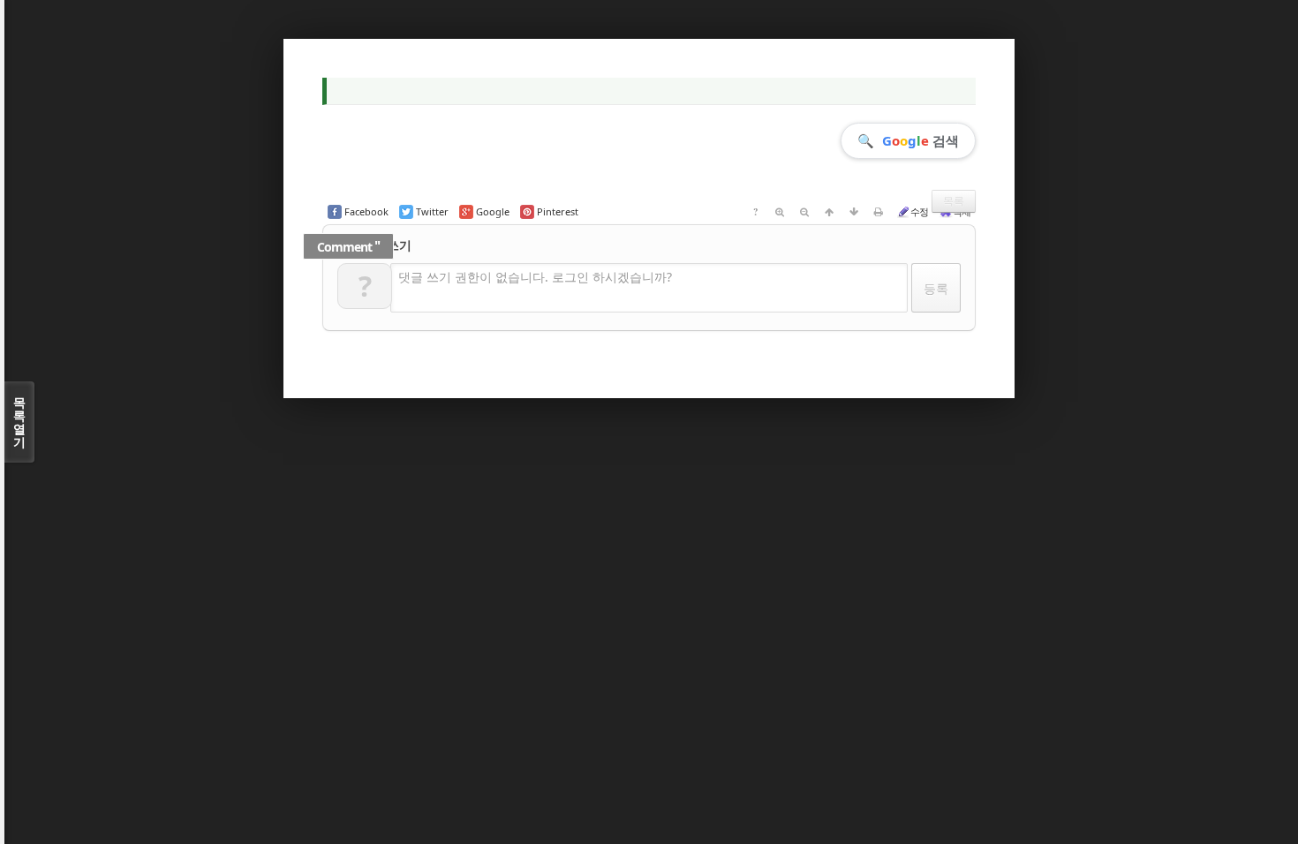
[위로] (829, 212)
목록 (953, 200)
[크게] (779, 212)
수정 (919, 211)
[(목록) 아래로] (853, 212)
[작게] (804, 212)
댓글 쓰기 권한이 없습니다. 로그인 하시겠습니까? (535, 276)
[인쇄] (878, 212)
